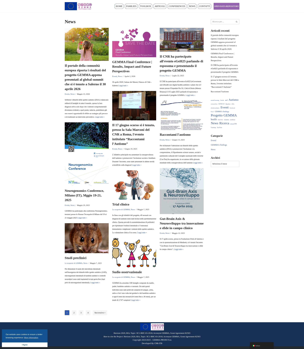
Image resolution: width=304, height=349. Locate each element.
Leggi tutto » (99, 117)
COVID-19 (221, 104)
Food (212, 111)
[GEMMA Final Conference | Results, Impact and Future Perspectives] (134, 42)
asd (226, 100)
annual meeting (215, 100)
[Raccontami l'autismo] (182, 115)
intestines (226, 119)
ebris (233, 104)
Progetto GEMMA (224, 115)
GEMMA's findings (222, 111)
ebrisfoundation (215, 108)
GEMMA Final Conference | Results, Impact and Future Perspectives (132, 66)
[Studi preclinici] (87, 238)
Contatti (204, 6)
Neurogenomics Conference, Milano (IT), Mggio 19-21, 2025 (84, 195)
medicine (232, 119)
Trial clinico (120, 204)
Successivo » (100, 313)
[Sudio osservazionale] (134, 252)
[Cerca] (236, 21)
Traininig (213, 127)
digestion (228, 104)
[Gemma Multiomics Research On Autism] (78, 6)
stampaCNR (233, 123)
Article (222, 100)
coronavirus (214, 104)
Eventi (67, 94)
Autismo (233, 99)
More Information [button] (31, 338)
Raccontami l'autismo (175, 134)
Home (119, 6)
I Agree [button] (25, 345)
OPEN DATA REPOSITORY (226, 6)
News (192, 6)
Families (131, 6)
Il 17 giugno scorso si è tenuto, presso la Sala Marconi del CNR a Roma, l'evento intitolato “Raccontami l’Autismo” (133, 134)
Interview (220, 119)
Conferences (177, 6)
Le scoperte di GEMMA (121, 209)
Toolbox (145, 6)
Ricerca (224, 123)
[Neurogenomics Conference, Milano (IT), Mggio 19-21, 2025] (87, 154)
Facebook (232, 108)
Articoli (160, 6)
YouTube (219, 127)
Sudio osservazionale (127, 272)
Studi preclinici (75, 258)
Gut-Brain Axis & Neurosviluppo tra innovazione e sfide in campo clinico (182, 223)
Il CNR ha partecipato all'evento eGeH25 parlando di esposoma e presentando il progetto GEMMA (224, 68)
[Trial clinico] (134, 185)
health (214, 119)
